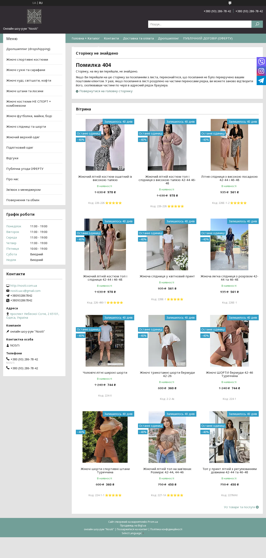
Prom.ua (153, 522)
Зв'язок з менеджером (23, 189)
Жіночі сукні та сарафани (25, 70)
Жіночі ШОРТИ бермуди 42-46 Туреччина (229, 374)
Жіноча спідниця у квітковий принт (167, 276)
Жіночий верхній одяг (23, 137)
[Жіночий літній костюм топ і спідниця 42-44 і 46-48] (105, 244)
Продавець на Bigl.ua (133, 525)
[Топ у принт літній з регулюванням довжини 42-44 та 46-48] (229, 437)
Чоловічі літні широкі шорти (105, 372)
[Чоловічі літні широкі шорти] (105, 341)
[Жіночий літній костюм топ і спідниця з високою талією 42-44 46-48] (167, 145)
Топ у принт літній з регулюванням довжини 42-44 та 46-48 (229, 470)
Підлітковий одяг (19, 147)
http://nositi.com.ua (23, 286)
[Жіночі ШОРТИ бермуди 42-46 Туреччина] (229, 341)
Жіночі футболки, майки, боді (29, 116)
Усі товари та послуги (239, 507)
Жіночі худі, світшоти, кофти (28, 80)
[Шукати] (257, 24)
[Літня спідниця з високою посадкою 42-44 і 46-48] (229, 145)
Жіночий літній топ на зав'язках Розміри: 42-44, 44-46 (167, 470)
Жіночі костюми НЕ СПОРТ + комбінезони (28, 103)
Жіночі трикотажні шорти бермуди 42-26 (167, 374)
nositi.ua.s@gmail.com (25, 291)
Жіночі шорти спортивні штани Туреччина (105, 470)
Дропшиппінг (168, 38)
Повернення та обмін (88, 47)
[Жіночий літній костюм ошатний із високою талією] (105, 145)
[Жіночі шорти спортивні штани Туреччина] (105, 437)
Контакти (111, 38)
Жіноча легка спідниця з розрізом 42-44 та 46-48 (229, 277)
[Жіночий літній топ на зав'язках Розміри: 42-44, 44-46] (167, 437)
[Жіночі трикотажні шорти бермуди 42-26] (167, 341)
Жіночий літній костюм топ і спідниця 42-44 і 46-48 (105, 277)
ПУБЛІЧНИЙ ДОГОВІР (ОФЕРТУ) (208, 38)
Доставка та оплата (138, 38)
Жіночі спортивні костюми (27, 59)
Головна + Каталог (86, 38)
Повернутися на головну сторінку (106, 91)
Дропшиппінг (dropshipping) (28, 49)
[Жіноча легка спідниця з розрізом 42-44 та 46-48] (229, 244)
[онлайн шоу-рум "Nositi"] (34, 16)
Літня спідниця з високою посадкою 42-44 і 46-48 (229, 178)
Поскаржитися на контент (132, 529)
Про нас (12, 179)
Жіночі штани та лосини (24, 91)
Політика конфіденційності (166, 529)
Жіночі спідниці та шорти (26, 126)
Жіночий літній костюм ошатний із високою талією (105, 178)
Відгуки (12, 158)
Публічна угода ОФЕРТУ (24, 168)
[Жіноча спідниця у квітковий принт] (167, 244)
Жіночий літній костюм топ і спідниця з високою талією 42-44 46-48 (167, 180)
